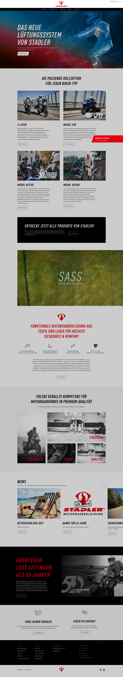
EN (121, 1)
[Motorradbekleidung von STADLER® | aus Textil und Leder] (61, 4)
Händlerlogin (113, 1)
